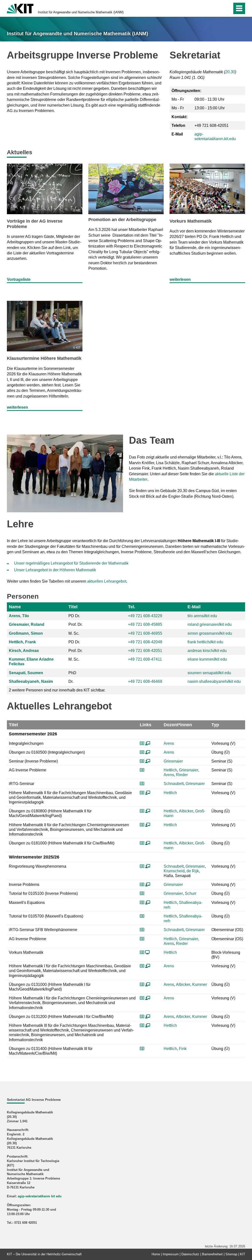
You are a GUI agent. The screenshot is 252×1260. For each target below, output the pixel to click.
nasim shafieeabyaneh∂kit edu (214, 681)
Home (156, 1254)
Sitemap (231, 1254)
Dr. (70, 681)
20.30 (230, 72)
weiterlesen (180, 279)
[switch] (218, 8)
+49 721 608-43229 (145, 616)
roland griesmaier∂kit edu (210, 624)
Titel (73, 606)
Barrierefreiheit (212, 1254)
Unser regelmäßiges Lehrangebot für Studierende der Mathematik (71, 563)
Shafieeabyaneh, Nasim (31, 681)
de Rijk (193, 871)
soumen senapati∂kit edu (209, 673)
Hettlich (170, 770)
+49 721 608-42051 (145, 651)
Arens (169, 743)
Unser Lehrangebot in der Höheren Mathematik (55, 570)
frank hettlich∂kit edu (205, 642)
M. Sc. (73, 633)
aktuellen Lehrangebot (106, 581)
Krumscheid (174, 871)
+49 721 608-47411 (145, 659)
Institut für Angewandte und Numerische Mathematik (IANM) (81, 12)
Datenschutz (190, 1254)
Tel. (131, 606)
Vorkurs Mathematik (191, 221)
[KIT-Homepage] (20, 8)
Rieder (182, 775)
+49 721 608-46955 (145, 633)
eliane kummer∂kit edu (207, 659)
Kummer (199, 984)
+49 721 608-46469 (145, 681)
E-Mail (194, 606)
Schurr (190, 893)
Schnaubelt (174, 784)
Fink (183, 1049)
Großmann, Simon (26, 633)
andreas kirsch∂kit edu (207, 651)
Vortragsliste (19, 279)
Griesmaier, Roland (26, 624)
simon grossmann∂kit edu (210, 633)
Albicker (186, 811)
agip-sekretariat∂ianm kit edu (40, 1196)
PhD (72, 673)
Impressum (171, 1254)
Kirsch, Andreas (24, 651)
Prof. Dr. (75, 624)
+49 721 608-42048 (145, 642)
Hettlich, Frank (22, 642)
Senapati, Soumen (26, 673)
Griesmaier (173, 761)
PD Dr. (74, 616)
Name (15, 606)
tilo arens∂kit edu (202, 616)
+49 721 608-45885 (145, 624)
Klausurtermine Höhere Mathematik (44, 358)
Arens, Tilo (19, 616)
